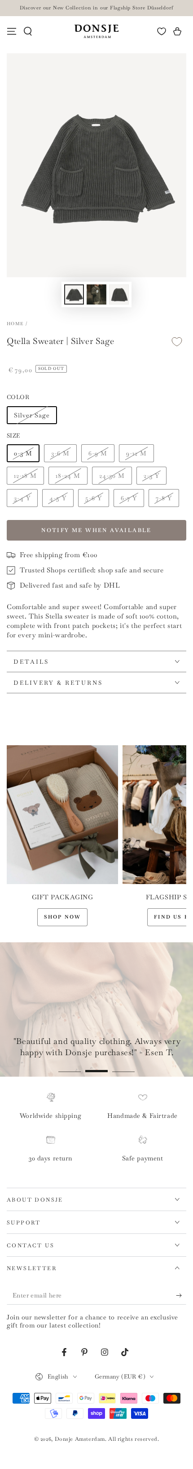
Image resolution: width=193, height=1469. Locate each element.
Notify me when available (96, 530)
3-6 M (60, 453)
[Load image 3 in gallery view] (119, 294)
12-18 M (25, 476)
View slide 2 (96, 1066)
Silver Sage (32, 415)
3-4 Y (22, 498)
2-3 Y (151, 476)
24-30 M (112, 476)
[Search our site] (27, 31)
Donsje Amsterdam (80, 1439)
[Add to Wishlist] (176, 341)
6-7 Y (129, 498)
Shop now (62, 917)
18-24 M (68, 476)
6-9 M (97, 453)
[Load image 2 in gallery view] (96, 294)
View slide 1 (69, 1066)
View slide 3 (123, 1066)
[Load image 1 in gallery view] (74, 294)
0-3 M (23, 453)
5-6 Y (93, 498)
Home (15, 323)
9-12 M (136, 453)
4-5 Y (57, 498)
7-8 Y (164, 498)
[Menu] (11, 31)
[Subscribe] (181, 1296)
